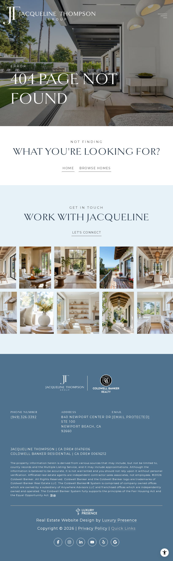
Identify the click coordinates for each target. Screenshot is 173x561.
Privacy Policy (92, 528)
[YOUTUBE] (92, 542)
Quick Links (123, 528)
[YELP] (103, 542)
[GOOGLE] (115, 542)
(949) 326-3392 (23, 417)
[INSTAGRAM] (69, 542)
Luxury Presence (119, 520)
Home (68, 168)
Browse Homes (95, 168)
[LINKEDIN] (81, 542)
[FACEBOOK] (58, 542)
